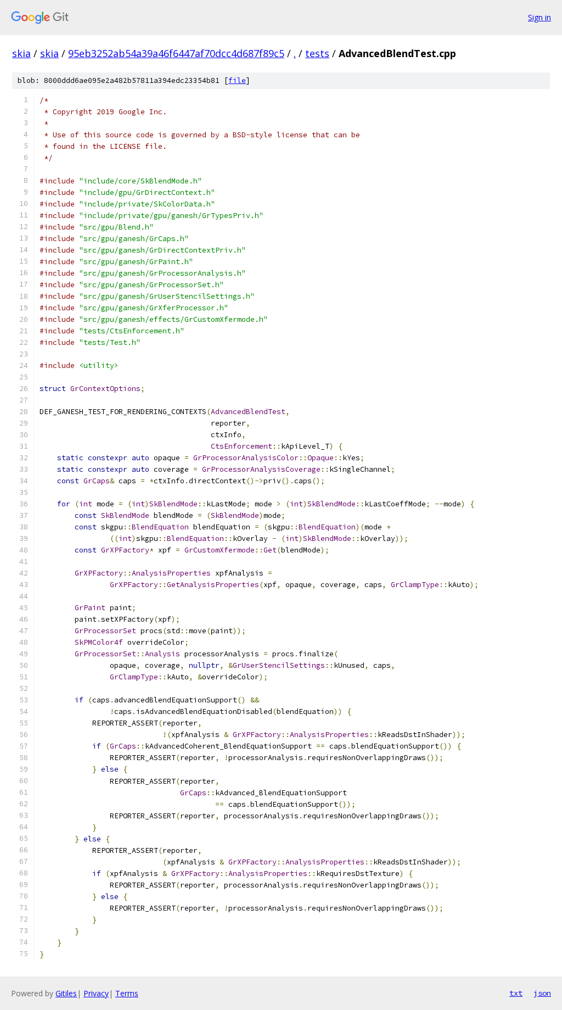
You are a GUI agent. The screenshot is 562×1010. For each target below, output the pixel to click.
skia (21, 53)
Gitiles (66, 993)
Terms (126, 993)
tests (317, 53)
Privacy (96, 993)
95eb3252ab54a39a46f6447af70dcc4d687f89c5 (176, 53)
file (237, 80)
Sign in (539, 17)
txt (515, 993)
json (542, 993)
